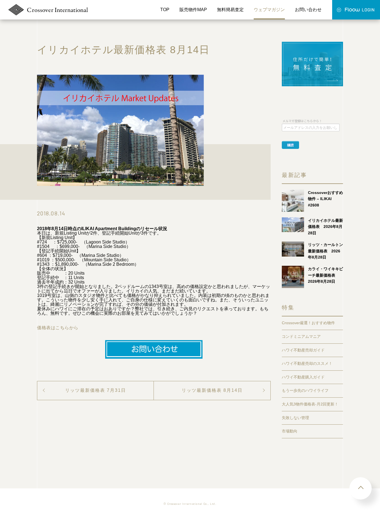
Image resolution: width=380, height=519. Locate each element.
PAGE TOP (360, 488)
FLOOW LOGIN (356, 9)
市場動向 (289, 431)
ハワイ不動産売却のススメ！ (307, 363)
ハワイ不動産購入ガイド (303, 377)
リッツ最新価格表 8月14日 (212, 390)
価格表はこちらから (57, 327)
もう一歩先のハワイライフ (305, 390)
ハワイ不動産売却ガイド (303, 350)
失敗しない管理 (295, 417)
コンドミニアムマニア (301, 336)
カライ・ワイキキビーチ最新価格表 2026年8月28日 (325, 275)
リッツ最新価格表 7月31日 (95, 390)
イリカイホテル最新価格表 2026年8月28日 (325, 226)
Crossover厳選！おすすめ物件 (308, 323)
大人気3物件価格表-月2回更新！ (310, 404)
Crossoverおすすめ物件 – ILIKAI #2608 (325, 198)
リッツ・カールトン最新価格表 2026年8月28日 (325, 250)
